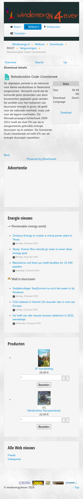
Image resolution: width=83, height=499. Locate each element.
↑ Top (76, 487)
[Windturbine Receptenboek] (44, 399)
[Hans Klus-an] (24, 482)
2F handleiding (44, 368)
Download (66, 112)
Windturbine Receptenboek (44, 410)
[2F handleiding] (44, 357)
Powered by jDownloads (41, 158)
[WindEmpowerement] (48, 482)
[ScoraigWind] (58, 482)
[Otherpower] (71, 482)
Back (7, 155)
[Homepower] (38, 482)
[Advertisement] (25, 187)
